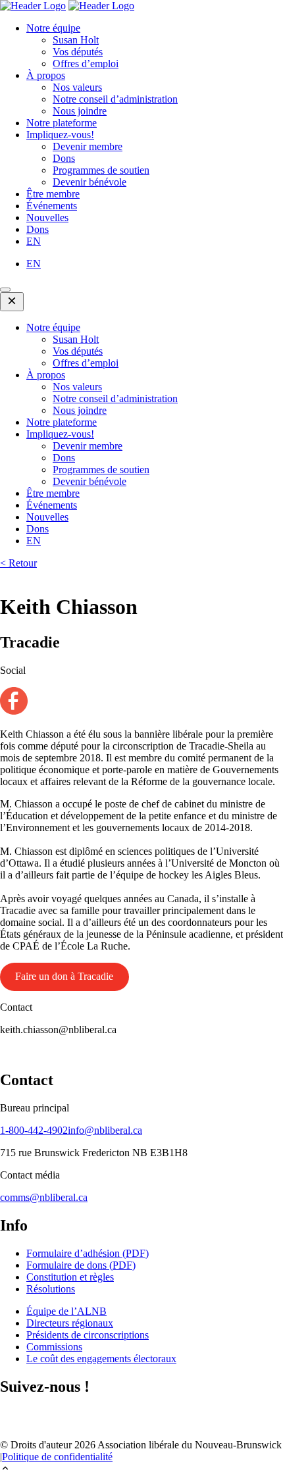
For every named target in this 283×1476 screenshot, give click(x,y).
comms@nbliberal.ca (44, 1197)
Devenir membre (87, 146)
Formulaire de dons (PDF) (81, 1265)
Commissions (54, 1346)
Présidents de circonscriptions (87, 1334)
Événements (51, 205)
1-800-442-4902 (34, 1130)
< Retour (18, 563)
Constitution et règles (70, 1277)
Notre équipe (53, 28)
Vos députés (78, 51)
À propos (45, 75)
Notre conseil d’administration (115, 99)
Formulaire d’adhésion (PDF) (87, 1253)
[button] (141, 1469)
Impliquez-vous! (60, 134)
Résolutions (50, 1288)
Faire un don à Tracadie (64, 976)
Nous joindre (80, 110)
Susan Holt (76, 39)
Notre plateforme (61, 122)
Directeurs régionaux (69, 1323)
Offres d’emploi (85, 63)
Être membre (53, 193)
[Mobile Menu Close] (12, 301)
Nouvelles (47, 217)
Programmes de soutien (101, 170)
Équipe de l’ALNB (66, 1311)
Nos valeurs (77, 87)
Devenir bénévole (89, 182)
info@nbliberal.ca (105, 1130)
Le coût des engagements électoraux (101, 1358)
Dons (64, 158)
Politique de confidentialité (57, 1456)
